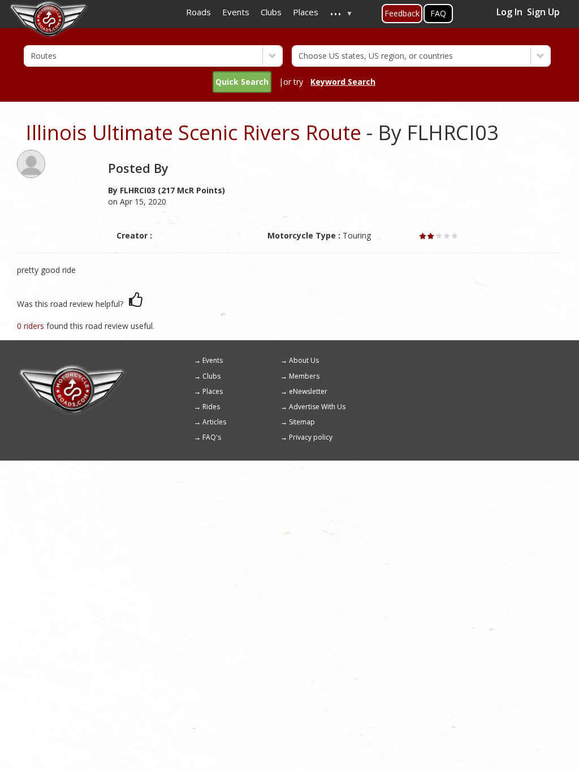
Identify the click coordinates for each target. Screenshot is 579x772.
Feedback (402, 13)
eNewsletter (308, 391)
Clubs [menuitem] (271, 12)
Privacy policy (310, 437)
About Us (304, 360)
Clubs (211, 376)
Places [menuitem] (305, 12)
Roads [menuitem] (198, 12)
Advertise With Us (317, 406)
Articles (214, 422)
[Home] (72, 368)
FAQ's (211, 437)
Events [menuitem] (235, 12)
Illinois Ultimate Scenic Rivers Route (193, 132)
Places (212, 391)
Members (304, 376)
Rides (211, 406)
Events (212, 360)
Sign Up (543, 12)
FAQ (438, 13)
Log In (509, 12)
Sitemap (302, 422)
